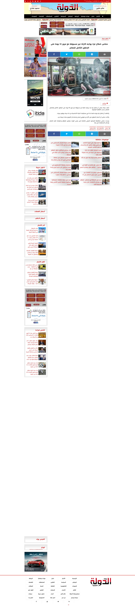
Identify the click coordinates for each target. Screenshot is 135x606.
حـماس (107, 128)
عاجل (92, 16)
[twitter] (38, 1)
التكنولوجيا (63, 586)
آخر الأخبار (41, 225)
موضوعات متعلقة (102, 139)
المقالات (31, 586)
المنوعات (34, 16)
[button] (26, 561)
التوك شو (30, 590)
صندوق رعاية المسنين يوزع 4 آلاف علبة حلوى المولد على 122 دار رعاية (38, 19)
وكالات (104, 103)
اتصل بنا (31, 598)
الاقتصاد (41, 16)
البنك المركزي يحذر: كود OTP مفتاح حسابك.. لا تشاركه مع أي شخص (87, 19)
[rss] (33, 1)
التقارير (56, 16)
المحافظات (49, 16)
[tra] (35, 152)
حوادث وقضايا (85, 16)
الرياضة (77, 16)
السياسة (63, 16)
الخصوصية (41, 598)
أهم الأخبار (41, 261)
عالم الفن (63, 594)
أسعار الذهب (40, 218)
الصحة (41, 586)
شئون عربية (105, 38)
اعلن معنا (52, 598)
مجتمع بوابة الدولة (74, 594)
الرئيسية (74, 578)
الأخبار (98, 16)
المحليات (52, 590)
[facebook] (40, 1)
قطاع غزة (99, 128)
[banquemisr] (67, 24)
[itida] (35, 114)
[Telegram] (92, 54)
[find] (30, 1)
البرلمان (70, 16)
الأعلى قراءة (40, 330)
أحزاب (52, 594)
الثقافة (53, 586)
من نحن (64, 598)
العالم (74, 590)
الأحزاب (63, 590)
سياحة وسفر (74, 598)
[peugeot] (35, 93)
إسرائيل (92, 128)
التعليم (42, 590)
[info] (28, 1)
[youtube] (35, 1)
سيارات (30, 594)
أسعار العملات (39, 211)
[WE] (35, 67)
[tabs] (25, 1)
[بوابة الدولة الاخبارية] (36, 562)
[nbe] (67, 31)
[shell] (35, 47)
